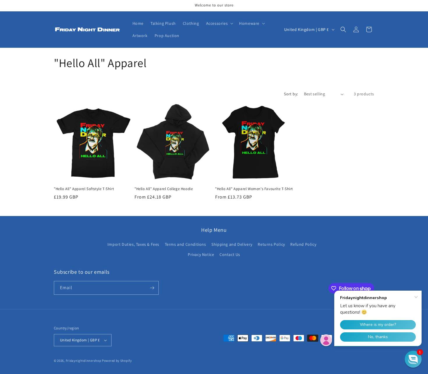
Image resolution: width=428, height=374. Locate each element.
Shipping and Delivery (231, 244)
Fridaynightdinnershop (83, 361)
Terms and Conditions (185, 244)
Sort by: (291, 93)
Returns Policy (271, 244)
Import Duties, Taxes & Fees (133, 244)
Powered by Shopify (117, 361)
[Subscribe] (152, 288)
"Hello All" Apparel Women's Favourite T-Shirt (254, 189)
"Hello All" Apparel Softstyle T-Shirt (84, 189)
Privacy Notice (201, 254)
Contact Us (230, 254)
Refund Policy (303, 244)
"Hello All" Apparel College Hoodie (164, 189)
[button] (219, 23)
